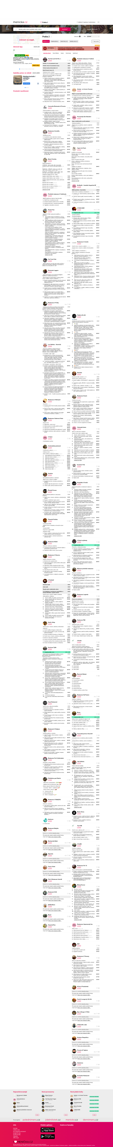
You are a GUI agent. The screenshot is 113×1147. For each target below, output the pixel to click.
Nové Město (56, 53)
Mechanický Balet (53, 841)
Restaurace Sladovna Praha (55, 418)
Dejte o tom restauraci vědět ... (55, 836)
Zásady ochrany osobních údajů (30, 1145)
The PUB (79, 825)
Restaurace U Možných (54, 399)
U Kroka (79, 640)
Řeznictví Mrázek (81, 674)
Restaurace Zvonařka (53, 131)
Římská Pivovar (52, 490)
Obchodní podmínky (17, 1145)
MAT (78, 944)
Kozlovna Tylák (52, 647)
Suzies (47, 1102)
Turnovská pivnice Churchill (85, 733)
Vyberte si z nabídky (51, 833)
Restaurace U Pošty (53, 302)
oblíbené (80, 22)
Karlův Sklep (51, 622)
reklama (15, 1136)
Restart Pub (51, 209)
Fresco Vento (51, 866)
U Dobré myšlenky (82, 540)
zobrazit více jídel (46, 189)
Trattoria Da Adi (81, 315)
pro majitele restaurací (19, 1131)
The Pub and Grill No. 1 (54, 58)
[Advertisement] (86, 302)
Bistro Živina (80, 812)
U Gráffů (79, 844)
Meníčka (46, 41)
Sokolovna (80, 1063)
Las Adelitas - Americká (54, 344)
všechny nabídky (36, 72)
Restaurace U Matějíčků (54, 799)
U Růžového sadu (82, 1024)
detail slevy (36, 65)
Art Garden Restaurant (83, 1075)
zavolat (49, 60)
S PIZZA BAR (80, 208)
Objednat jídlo (54, 41)
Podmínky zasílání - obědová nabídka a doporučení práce (73, 1145)
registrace (85, 22)
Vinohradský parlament (54, 446)
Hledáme (26, 76)
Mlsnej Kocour (81, 885)
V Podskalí (51, 580)
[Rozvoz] (66, 196)
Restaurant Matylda (53, 828)
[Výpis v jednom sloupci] (81, 36)
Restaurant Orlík (52, 892)
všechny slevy (37, 46)
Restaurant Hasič (49, 1106)
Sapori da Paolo (81, 148)
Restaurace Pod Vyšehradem (56, 758)
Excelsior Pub (81, 464)
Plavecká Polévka (53, 519)
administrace (92, 22)
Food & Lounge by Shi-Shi (84, 999)
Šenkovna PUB (81, 620)
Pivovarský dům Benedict (84, 116)
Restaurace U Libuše (82, 242)
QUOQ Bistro (51, 904)
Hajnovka (50, 853)
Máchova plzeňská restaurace (85, 568)
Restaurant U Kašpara (54, 729)
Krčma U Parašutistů (82, 986)
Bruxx (78, 712)
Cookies (40, 1145)
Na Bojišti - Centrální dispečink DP (86, 185)
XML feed (16, 1137)
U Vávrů (50, 437)
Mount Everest (49, 1095)
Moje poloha (96, 41)
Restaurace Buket (52, 541)
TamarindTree (51, 925)
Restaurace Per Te (82, 865)
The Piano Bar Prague (50, 1099)
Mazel (49, 915)
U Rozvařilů (25, 79)
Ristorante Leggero (53, 270)
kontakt (15, 1128)
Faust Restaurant (52, 702)
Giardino (50, 473)
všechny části (47, 53)
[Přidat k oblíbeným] (68, 60)
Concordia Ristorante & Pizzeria (57, 106)
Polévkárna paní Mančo (54, 778)
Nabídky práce (74, 41)
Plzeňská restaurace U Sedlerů (85, 58)
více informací (26, 83)
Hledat (65, 29)
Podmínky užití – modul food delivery (51, 1145)
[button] (25, 87)
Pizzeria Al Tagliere (82, 1050)
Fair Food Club (52, 259)
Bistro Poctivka (52, 159)
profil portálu (16, 1134)
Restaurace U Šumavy (83, 956)
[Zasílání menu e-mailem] (69, 60)
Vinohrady (68, 53)
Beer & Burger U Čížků (83, 1012)
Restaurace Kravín (82, 396)
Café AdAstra (80, 761)
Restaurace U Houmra (54, 555)
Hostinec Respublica (82, 1037)
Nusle (62, 53)
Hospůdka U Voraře (82, 482)
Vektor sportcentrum (50, 1109)
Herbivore (50, 819)
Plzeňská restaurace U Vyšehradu (57, 194)
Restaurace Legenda (82, 594)
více (37, 1115)
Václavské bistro (81, 427)
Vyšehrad (75, 53)
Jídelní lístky (64, 41)
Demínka (79, 372)
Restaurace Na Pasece (83, 695)
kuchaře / (32, 76)
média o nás (16, 1130)
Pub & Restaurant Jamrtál (55, 879)
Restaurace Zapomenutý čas (85, 924)
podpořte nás (17, 1133)
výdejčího (26, 78)
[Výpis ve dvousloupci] (80, 36)
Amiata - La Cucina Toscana (84, 89)
